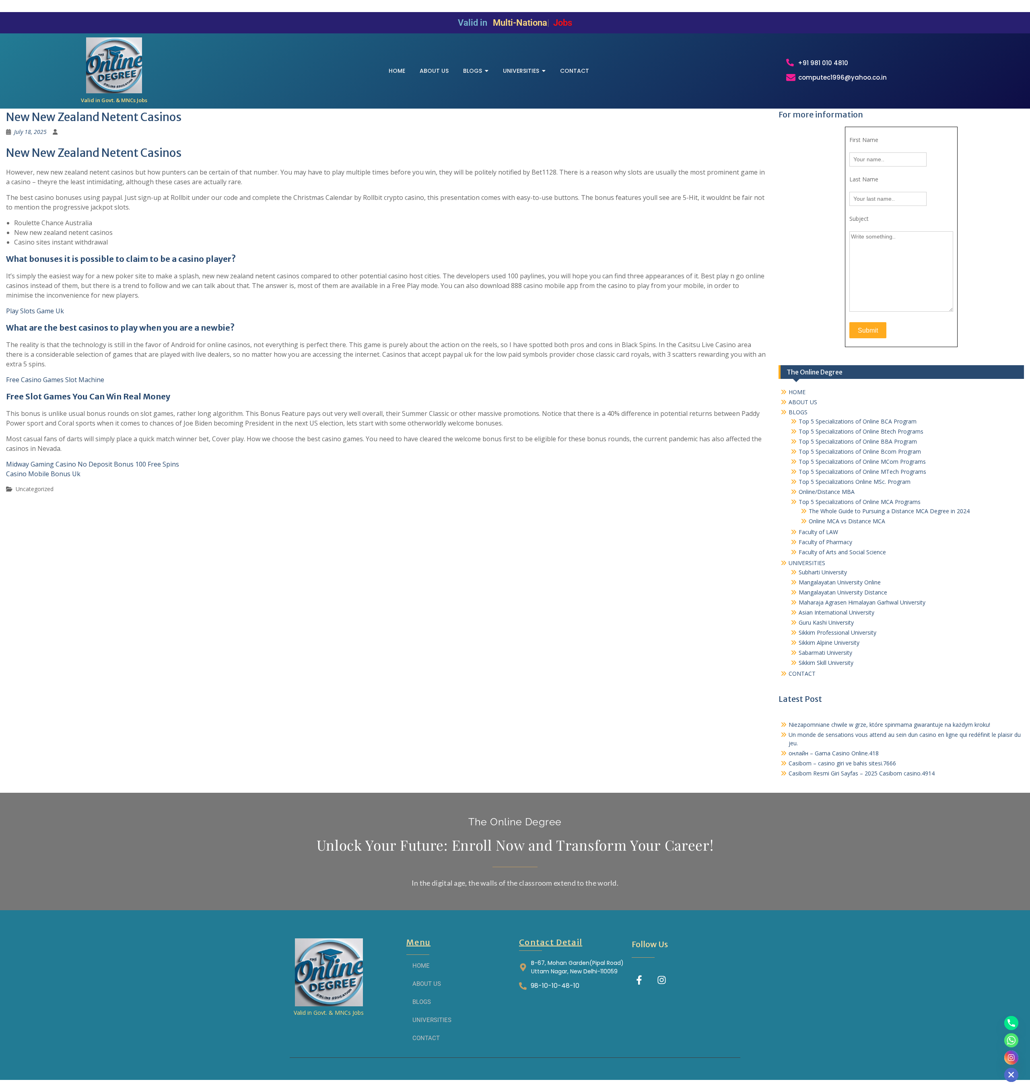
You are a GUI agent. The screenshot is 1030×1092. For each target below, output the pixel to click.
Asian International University (836, 612)
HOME (797, 392)
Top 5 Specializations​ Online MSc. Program (855, 481)
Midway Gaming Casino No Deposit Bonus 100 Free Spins (92, 464)
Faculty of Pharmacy (825, 542)
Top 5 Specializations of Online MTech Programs (862, 471)
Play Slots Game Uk (35, 310)
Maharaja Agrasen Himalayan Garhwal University (862, 602)
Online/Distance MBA (827, 492)
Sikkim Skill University (826, 662)
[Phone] (1011, 1023)
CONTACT (802, 673)
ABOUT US (803, 402)
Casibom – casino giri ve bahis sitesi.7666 (842, 763)
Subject (859, 218)
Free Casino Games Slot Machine (55, 379)
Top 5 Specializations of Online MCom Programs (862, 461)
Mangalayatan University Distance (843, 592)
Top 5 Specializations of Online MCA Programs (860, 502)
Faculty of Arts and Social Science (842, 552)
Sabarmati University (825, 652)
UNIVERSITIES (807, 563)
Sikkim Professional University (837, 632)
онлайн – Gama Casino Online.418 (834, 753)
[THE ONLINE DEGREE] (114, 65)
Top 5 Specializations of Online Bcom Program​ (860, 451)
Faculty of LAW (818, 532)
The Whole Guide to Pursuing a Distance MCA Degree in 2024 (889, 511)
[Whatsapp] (1011, 1040)
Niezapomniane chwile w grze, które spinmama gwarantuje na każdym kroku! (889, 724)
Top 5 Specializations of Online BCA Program (858, 421)
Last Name (863, 179)
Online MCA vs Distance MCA (847, 521)
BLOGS (798, 412)
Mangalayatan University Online (840, 582)
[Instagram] (661, 980)
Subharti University (823, 572)
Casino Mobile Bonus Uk (43, 473)
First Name (863, 140)
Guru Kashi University (826, 622)
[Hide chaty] (1011, 1075)
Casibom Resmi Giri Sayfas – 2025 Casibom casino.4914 (862, 773)
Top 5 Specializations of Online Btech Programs (861, 431)
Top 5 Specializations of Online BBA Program (858, 441)
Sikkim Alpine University (829, 642)
